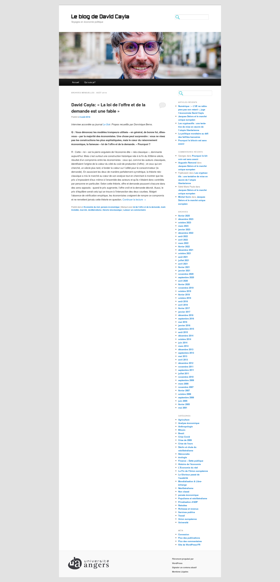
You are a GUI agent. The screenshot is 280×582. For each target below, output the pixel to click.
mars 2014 (183, 345)
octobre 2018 (184, 297)
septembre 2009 (186, 380)
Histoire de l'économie (189, 464)
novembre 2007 (185, 387)
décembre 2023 (185, 219)
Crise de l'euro (185, 443)
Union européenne (187, 518)
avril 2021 (183, 263)
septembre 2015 (186, 328)
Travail (181, 515)
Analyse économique (188, 423)
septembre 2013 (186, 352)
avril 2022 (183, 239)
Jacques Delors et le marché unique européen (191, 200)
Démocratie (184, 453)
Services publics (186, 512)
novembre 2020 (185, 273)
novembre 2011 (185, 366)
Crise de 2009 (185, 440)
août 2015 (183, 332)
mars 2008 (183, 383)
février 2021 (184, 267)
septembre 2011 (186, 369)
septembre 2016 (186, 318)
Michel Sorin (184, 196)
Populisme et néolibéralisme (192, 498)
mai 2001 (182, 407)
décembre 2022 (185, 232)
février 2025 (184, 215)
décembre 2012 (185, 363)
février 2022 (184, 246)
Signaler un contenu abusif (184, 567)
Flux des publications (189, 537)
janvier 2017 (184, 311)
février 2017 (184, 308)
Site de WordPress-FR (189, 544)
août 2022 (183, 236)
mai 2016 (182, 321)
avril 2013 (183, 359)
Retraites (182, 505)
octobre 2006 (184, 394)
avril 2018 (183, 304)
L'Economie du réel (91, 206)
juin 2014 (182, 342)
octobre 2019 (184, 291)
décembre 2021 (185, 249)
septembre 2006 (186, 397)
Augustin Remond (187, 162)
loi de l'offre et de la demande (146, 206)
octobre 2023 (184, 222)
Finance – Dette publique (190, 460)
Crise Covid (184, 436)
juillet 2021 (183, 260)
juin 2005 (182, 400)
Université (183, 522)
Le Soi (106, 124)
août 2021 (183, 256)
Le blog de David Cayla (100, 17)
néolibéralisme (95, 209)
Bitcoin (181, 429)
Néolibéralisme (185, 488)
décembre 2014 (185, 335)
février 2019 (184, 294)
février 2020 (184, 284)
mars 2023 (183, 225)
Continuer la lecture (134, 199)
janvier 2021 (184, 270)
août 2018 (183, 301)
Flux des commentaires (190, 541)
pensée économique (110, 206)
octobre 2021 (184, 253)
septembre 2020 (186, 277)
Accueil (75, 82)
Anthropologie (185, 426)
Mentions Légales (180, 571)
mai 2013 (182, 356)
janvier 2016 (184, 325)
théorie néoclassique (112, 209)
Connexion (183, 534)
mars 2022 (183, 243)
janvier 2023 (184, 229)
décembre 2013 (185, 349)
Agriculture (183, 419)
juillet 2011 (183, 373)
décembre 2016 (185, 315)
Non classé (183, 491)
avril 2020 (183, 280)
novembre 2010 (185, 376)
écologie (182, 457)
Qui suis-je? (89, 82)
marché (83, 209)
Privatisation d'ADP (188, 501)
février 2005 (184, 404)
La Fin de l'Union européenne (193, 470)
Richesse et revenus (188, 508)
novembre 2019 (185, 287)
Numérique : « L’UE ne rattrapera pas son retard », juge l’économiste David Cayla (192, 109)
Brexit (181, 433)
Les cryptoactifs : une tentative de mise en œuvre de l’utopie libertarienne (192, 127)
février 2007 (184, 390)
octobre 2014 (184, 339)
